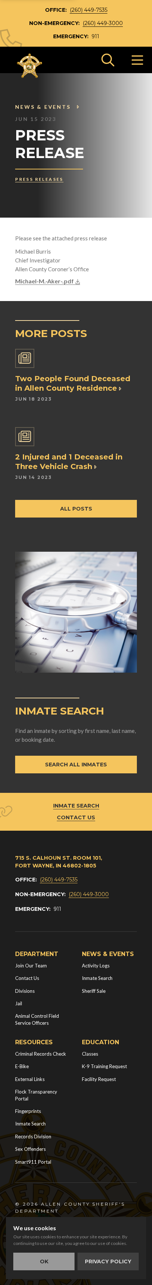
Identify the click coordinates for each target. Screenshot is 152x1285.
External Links (30, 1079)
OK (44, 1261)
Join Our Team (31, 966)
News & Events (42, 107)
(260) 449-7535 (88, 10)
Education (100, 1042)
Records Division (33, 1136)
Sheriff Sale (94, 991)
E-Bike (22, 1066)
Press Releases (39, 179)
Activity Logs (96, 966)
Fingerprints (28, 1111)
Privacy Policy (108, 1261)
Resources (34, 1042)
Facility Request (99, 1079)
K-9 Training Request (104, 1066)
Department (36, 954)
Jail (18, 1003)
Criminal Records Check (40, 1054)
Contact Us (76, 817)
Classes (90, 1054)
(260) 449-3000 (103, 23)
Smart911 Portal (33, 1162)
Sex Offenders (30, 1149)
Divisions (25, 991)
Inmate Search (76, 805)
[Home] (30, 66)
